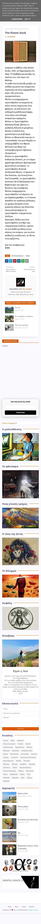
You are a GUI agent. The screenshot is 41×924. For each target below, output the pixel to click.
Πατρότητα (6, 767)
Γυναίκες (20, 744)
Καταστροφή (25, 754)
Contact (24, 907)
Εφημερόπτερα (19, 747)
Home (9, 907)
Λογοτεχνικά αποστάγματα (28, 757)
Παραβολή (23, 764)
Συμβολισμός (13, 774)
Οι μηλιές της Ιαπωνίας (28, 819)
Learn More (17, 19)
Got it (27, 19)
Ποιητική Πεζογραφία (9, 771)
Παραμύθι (32, 764)
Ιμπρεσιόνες (15, 750)
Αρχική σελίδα (9, 29)
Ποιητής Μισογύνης (25, 767)
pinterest (31, 907)
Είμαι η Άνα (23, 793)
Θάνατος (29, 747)
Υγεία (28, 774)
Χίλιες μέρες (23, 806)
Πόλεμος (20, 771)
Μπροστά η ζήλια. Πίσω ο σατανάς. (28, 847)
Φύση (15, 29)
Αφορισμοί (20, 740)
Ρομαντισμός (29, 771)
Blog (16, 910)
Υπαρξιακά (6, 778)
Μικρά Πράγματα (8, 761)
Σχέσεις (22, 774)
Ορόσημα (14, 764)
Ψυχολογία (6, 781)
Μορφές (18, 761)
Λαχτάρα (6, 757)
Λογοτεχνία (14, 757)
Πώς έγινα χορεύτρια (21, 325)
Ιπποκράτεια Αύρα (27, 750)
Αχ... (19, 832)
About (16, 907)
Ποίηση (15, 767)
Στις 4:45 (17, 307)
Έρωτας (5, 740)
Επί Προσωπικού (17, 256)
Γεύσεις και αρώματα (9, 744)
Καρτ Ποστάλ (14, 754)
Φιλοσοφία (15, 778)
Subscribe (20, 412)
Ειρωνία (28, 744)
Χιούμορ (29, 778)
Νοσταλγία (27, 761)
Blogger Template (33, 910)
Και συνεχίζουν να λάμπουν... (24, 316)
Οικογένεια (6, 764)
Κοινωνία (34, 754)
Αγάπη (12, 740)
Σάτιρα (5, 774)
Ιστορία (5, 754)
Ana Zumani (11, 37)
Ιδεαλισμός (6, 750)
